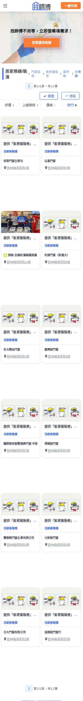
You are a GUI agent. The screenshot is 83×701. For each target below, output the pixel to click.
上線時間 (28, 105)
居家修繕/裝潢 (16, 74)
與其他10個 (23, 262)
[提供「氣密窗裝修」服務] (20, 128)
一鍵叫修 (70, 6)
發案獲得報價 (41, 42)
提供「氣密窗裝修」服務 (21, 144)
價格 (49, 105)
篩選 (51, 96)
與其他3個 (63, 262)
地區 (72, 96)
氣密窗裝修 (52, 74)
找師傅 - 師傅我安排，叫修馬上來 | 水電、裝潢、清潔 (41, 6)
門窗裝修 (36, 74)
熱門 (70, 105)
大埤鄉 (78, 74)
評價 (8, 105)
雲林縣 (66, 74)
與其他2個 (22, 168)
